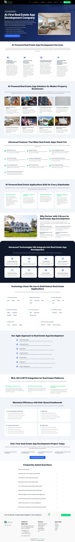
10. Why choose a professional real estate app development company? (32, 507)
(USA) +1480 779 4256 (26, 533)
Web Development (41, 525)
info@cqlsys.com (25, 530)
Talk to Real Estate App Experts (12, 35)
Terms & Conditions (40, 540)
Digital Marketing (41, 528)
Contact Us (68, 2)
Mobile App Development (42, 523)
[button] (30, 2)
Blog (61, 2)
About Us (56, 2)
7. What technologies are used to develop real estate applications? (31, 494)
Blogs (56, 530)
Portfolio (50, 2)
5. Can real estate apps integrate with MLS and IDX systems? (30, 486)
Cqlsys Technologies (41, 538)
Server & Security (41, 530)
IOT (38, 531)
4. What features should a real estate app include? (28, 481)
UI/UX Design (40, 526)
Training (56, 528)
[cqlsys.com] (8, 2)
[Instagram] (10, 525)
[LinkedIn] (8, 525)
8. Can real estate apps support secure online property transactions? (32, 498)
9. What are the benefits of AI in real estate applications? (29, 502)
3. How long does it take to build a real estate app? (28, 477)
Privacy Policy (33, 540)
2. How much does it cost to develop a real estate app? (29, 473)
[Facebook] (5, 525)
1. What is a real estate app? (23, 469)
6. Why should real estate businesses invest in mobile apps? (30, 490)
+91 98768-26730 (25, 532)
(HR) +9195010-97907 (25, 535)
